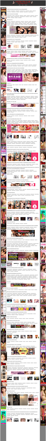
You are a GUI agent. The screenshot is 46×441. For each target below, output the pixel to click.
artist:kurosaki (13, 120)
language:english (8, 141)
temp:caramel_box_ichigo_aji (15, 123)
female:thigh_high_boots (30, 24)
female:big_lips (19, 142)
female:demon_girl (32, 15)
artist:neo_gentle (26, 21)
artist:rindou (16, 70)
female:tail (34, 122)
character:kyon (32, 413)
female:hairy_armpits (25, 295)
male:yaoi (23, 22)
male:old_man (19, 22)
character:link (24, 141)
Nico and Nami (9, 281)
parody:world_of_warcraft (19, 141)
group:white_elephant (20, 293)
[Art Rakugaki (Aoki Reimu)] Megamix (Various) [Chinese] (14, 273)
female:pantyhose (16, 122)
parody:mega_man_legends (15, 243)
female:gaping (18, 295)
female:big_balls (20, 189)
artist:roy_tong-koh (34, 21)
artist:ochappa (8, 294)
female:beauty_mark (9, 228)
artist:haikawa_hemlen (23, 181)
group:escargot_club (25, 313)
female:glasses (36, 15)
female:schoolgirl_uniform (22, 16)
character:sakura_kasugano (35, 243)
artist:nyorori (8, 271)
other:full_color (18, 99)
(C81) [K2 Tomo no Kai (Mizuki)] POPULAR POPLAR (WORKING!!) (15, 63)
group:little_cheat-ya (18, 244)
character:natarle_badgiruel (31, 368)
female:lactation (34, 71)
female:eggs (30, 392)
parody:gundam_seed (9, 367)
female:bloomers (21, 15)
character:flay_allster (26, 367)
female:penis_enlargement (18, 143)
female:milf (35, 23)
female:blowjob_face (9, 98)
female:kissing (37, 121)
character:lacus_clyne (36, 367)
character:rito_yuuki (20, 313)
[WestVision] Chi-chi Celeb (10, 381)
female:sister (31, 16)
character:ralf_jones (19, 270)
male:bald (12, 97)
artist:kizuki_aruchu (18, 414)
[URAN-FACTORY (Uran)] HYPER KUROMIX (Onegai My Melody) (15, 238)
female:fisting (14, 295)
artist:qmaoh (30, 21)
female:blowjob (12, 23)
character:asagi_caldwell (14, 367)
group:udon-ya (14, 414)
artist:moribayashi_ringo (33, 293)
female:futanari (22, 71)
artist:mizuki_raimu (28, 293)
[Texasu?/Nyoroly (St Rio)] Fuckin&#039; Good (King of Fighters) (15, 267)
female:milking (8, 415)
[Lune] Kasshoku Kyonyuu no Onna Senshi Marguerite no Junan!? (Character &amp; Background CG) (20, 145)
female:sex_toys (8, 246)
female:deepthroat (26, 392)
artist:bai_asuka (8, 21)
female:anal (13, 15)
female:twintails (37, 122)
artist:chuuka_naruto (13, 21)
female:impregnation (9, 143)
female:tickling (35, 24)
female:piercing (34, 295)
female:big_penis (23, 142)
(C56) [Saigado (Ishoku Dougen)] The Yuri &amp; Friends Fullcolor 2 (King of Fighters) (18, 149)
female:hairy (21, 228)
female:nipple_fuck (30, 98)
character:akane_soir (13, 181)
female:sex (36, 245)
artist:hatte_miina (11, 392)
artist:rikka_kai (8, 97)
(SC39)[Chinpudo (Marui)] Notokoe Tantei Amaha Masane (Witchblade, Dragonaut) (17, 386)
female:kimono (33, 121)
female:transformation (28, 143)
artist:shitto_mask (19, 70)
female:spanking (12, 246)
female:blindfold (8, 23)
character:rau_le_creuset (9, 369)
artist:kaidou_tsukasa (19, 369)
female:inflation (30, 71)
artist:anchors (26, 69)
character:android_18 (23, 96)
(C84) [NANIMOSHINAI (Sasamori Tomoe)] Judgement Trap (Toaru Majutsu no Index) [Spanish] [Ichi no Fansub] (21, 210)
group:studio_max (14, 369)
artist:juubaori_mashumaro (30, 313)
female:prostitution (34, 98)
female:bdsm (29, 244)
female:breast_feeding (27, 414)
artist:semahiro (16, 189)
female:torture (20, 246)
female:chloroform (20, 23)
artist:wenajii (23, 70)
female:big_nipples (29, 189)
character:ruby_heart (30, 243)
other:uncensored (14, 229)
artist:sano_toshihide (12, 318)
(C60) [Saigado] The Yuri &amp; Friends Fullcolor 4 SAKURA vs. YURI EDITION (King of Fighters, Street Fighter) (21, 162)
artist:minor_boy (22, 21)
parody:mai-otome (9, 181)
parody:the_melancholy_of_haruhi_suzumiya (20, 413)
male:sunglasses (12, 271)
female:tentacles (16, 393)
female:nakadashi (8, 122)
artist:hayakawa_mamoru (9, 223)
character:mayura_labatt (9, 368)
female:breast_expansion (14, 71)
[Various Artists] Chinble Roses (11, 192)
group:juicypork (8, 341)
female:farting (18, 71)
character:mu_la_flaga (20, 368)
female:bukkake (12, 245)
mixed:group (8, 25)
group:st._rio (32, 270)
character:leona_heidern (9, 270)
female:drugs (25, 245)
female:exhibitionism (14, 121)
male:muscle (16, 22)
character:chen (13, 69)
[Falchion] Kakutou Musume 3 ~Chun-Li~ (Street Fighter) (14, 344)
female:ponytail (20, 122)
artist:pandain (12, 70)
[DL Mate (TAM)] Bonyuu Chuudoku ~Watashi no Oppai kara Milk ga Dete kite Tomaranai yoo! (18, 49)
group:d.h (8, 392)
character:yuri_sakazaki (28, 270)
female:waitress (36, 408)
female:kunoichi (8, 393)
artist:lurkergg (35, 141)
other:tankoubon (19, 17)
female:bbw (33, 70)
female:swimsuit (8, 17)
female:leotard (8, 16)
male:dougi (15, 97)
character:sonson (8, 244)
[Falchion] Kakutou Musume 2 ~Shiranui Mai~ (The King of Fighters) (15, 329)
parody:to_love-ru (9, 313)
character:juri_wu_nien (31, 367)
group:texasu (35, 270)
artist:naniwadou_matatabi (34, 69)
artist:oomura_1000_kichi (13, 294)
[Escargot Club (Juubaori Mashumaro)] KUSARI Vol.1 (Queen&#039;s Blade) (16, 304)
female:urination (12, 17)
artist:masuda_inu (17, 250)
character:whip (23, 270)
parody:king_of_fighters (9, 243)
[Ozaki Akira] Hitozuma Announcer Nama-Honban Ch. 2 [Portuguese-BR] (16, 198)
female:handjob (25, 121)
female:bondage (16, 23)
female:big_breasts (17, 15)
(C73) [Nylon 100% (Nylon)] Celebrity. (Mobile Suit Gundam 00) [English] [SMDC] (17, 9)
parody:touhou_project (9, 69)
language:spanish (8, 96)
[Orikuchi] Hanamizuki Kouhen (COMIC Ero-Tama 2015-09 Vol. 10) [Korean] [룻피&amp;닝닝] (18, 58)
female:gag (24, 341)
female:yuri (29, 289)
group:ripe (8, 318)
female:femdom (28, 245)
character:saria (32, 141)
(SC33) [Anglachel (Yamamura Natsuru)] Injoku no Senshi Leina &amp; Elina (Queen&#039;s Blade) (19, 108)
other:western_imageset (33, 143)
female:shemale (21, 24)
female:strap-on (26, 289)
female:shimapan (27, 16)
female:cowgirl (21, 223)
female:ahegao (26, 70)
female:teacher (22, 324)
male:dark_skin (13, 22)
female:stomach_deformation (13, 99)
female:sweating (32, 228)
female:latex (28, 23)
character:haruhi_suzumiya (27, 413)
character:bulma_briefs (28, 96)
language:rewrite (12, 250)
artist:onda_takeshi (22, 244)
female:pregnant (23, 143)
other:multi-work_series (9, 229)
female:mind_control (22, 98)
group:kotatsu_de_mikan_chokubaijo (10, 189)
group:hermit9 (22, 69)
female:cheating (13, 98)
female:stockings (34, 16)
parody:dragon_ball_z (18, 96)
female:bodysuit (13, 314)
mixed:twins (27, 318)
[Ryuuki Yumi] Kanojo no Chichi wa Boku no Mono (13, 320)
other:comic (32, 289)
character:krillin (32, 96)
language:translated (13, 96)
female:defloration (9, 121)
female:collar (36, 120)
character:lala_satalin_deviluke (14, 313)
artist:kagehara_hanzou (9, 15)
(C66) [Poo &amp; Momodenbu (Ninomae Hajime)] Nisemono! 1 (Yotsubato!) (16, 356)
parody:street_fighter (21, 243)
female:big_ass (29, 22)
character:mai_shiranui (25, 243)
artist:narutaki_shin (12, 408)
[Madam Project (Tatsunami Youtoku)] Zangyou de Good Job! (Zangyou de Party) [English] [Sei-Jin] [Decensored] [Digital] (22, 225)
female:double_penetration (20, 245)
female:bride (25, 15)
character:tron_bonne (13, 244)
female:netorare (8, 24)
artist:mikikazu (24, 293)
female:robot (8, 99)
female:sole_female (28, 228)
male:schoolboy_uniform (20, 120)
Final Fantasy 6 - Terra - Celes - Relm (11, 101)
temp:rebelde (35, 289)
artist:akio (8, 408)
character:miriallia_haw (15, 368)
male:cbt (16, 120)
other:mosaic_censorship (9, 53)
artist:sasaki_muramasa (18, 294)
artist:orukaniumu (9, 70)
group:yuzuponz (36, 96)
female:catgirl (28, 15)
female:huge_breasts (26, 71)
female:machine (31, 23)
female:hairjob (21, 121)
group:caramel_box (9, 120)
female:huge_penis (13, 190)
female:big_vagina (30, 294)
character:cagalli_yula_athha (20, 367)
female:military (31, 369)
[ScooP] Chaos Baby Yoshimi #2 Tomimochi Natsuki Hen (14, 361)
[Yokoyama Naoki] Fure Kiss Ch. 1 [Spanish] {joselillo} (14, 39)
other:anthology (11, 25)
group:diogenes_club (18, 181)
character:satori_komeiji (18, 69)
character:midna (28, 141)
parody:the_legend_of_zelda (14, 141)
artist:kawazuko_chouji (18, 21)
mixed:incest (16, 17)
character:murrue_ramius (25, 368)
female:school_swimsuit (16, 16)
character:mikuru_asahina (9, 414)
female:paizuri (12, 16)
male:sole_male (18, 97)
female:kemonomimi (29, 121)
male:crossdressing (9, 22)
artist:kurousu (29, 69)
